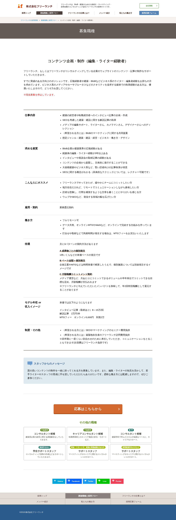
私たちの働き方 (125, 13)
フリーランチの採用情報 (35, 6)
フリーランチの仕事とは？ (79, 13)
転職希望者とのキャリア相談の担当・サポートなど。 (88, 435)
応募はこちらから (88, 409)
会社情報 (149, 6)
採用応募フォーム (149, 13)
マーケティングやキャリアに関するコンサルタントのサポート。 (88, 452)
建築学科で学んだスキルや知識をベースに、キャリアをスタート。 (131, 435)
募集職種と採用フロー (49, 13)
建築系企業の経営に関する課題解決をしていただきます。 (45, 435)
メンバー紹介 (104, 13)
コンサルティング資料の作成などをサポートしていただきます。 (45, 452)
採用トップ (26, 13)
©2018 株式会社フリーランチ (31, 512)
